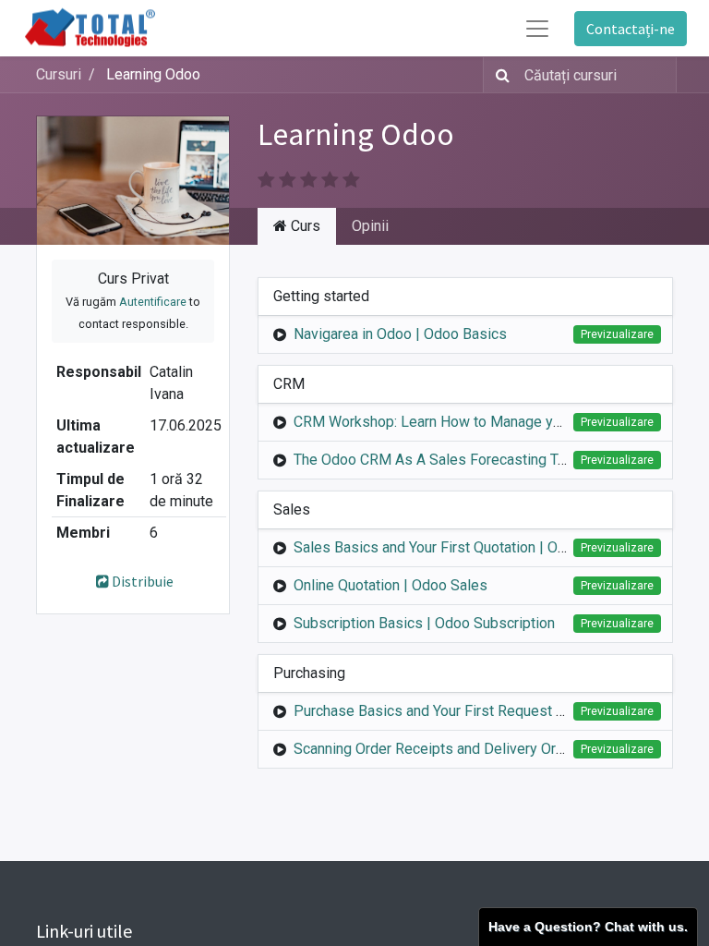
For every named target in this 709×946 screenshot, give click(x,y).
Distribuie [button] (143, 581)
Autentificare (152, 302)
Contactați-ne (630, 28)
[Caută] (499, 74)
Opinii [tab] (370, 226)
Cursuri (58, 74)
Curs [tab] (303, 226)
